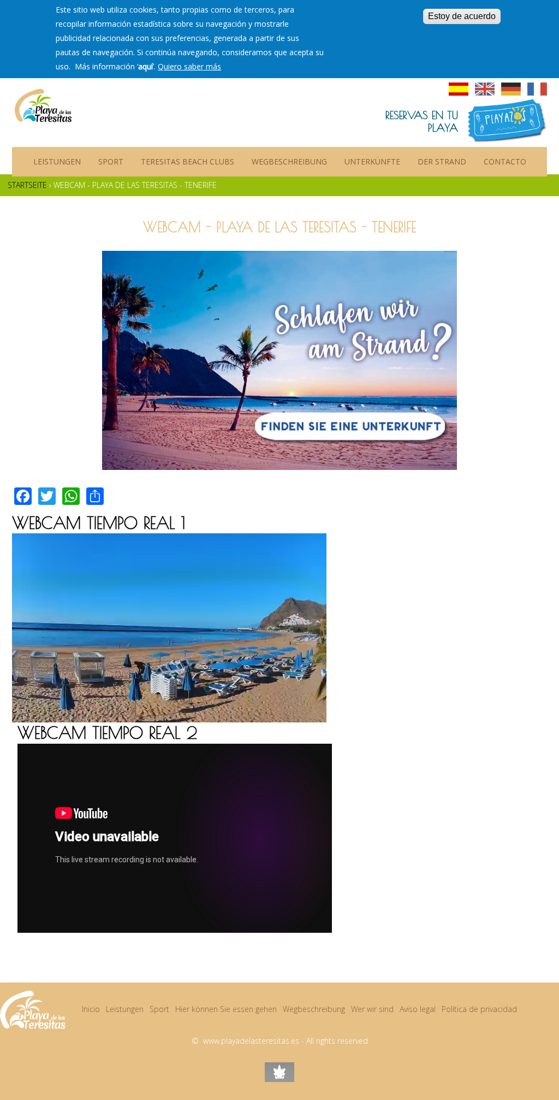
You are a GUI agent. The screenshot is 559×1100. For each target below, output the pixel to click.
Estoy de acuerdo (462, 16)
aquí (145, 66)
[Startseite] (43, 101)
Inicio (91, 1009)
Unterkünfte (372, 161)
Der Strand (442, 161)
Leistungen (57, 161)
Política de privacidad (479, 1009)
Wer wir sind (372, 1009)
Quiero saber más (189, 66)
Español (458, 89)
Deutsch (511, 89)
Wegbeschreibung (289, 161)
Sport (110, 161)
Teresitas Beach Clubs (187, 161)
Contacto (505, 161)
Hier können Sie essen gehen (226, 1009)
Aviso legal (418, 1009)
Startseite (27, 185)
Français (537, 89)
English (485, 89)
